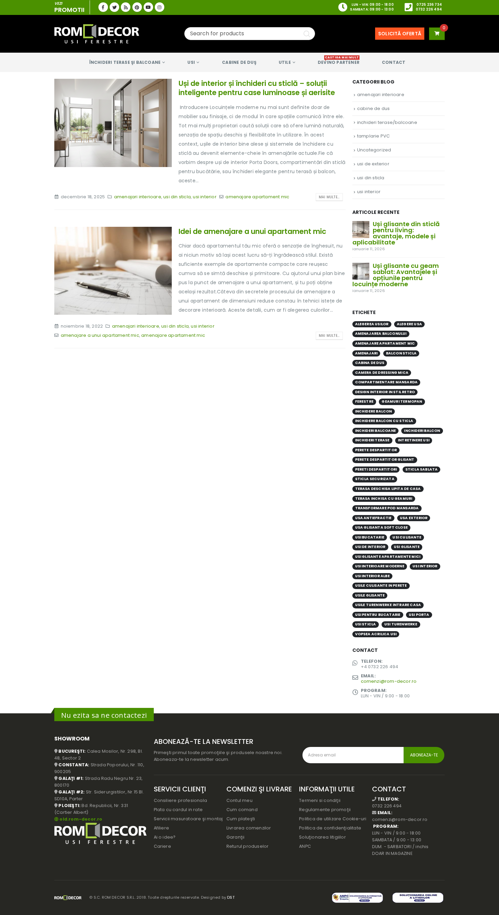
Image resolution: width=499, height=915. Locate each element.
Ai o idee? (165, 837)
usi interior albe (372, 576)
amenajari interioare (137, 197)
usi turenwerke (401, 624)
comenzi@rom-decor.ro (389, 681)
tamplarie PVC (373, 136)
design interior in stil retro (385, 392)
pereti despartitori (376, 469)
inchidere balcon (373, 411)
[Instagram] (159, 7)
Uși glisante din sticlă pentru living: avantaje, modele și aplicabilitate (396, 233)
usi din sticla (177, 197)
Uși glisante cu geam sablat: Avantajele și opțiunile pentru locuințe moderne (395, 274)
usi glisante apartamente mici (388, 556)
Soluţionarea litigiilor (322, 837)
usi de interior (370, 546)
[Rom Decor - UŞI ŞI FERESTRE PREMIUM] (96, 33)
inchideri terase (372, 440)
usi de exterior (373, 164)
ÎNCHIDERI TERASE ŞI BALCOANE (125, 62)
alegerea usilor (372, 324)
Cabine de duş (239, 62)
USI (191, 62)
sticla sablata (421, 469)
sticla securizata (374, 478)
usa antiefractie (373, 517)
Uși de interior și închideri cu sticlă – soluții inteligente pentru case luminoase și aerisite (257, 87)
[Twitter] (114, 7)
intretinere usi (413, 440)
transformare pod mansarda (387, 508)
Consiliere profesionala (180, 800)
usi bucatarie (370, 537)
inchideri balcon (422, 430)
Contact (393, 62)
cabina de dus (370, 362)
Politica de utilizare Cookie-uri (332, 819)
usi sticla (365, 624)
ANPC (305, 846)
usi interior (204, 197)
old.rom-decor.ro (80, 819)
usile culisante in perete (381, 585)
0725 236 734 (429, 4)
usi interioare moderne (379, 566)
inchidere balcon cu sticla (384, 420)
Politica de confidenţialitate (330, 828)
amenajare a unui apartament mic (100, 335)
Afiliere (161, 828)
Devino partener (338, 60)
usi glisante (407, 546)
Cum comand (242, 809)
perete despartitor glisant (384, 459)
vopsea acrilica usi (376, 634)
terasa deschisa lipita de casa (388, 488)
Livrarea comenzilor (248, 828)
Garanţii (235, 837)
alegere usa (409, 324)
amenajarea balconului (381, 333)
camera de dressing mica (382, 372)
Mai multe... (329, 197)
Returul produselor (247, 846)
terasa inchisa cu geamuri (383, 498)
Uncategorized (374, 150)
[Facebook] (103, 7)
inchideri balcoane (375, 430)
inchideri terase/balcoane (387, 122)
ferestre (364, 401)
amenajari (366, 353)
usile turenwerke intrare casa (388, 604)
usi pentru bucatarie (378, 614)
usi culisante (406, 537)
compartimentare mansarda (386, 382)
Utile (285, 62)
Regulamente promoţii (325, 809)
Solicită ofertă (399, 33)
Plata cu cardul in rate (178, 809)
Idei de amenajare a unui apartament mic (252, 231)
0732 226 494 (429, 9)
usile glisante (370, 595)
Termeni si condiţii (319, 800)
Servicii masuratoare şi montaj (188, 819)
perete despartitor (376, 450)
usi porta (419, 614)
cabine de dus (373, 108)
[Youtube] (148, 7)
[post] (360, 229)
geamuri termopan (402, 401)
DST (231, 897)
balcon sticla (401, 353)
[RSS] (125, 7)
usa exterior (413, 517)
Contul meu (239, 800)
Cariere (162, 846)
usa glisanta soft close (381, 527)
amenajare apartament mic (257, 197)
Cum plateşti (240, 819)
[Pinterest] (137, 7)
